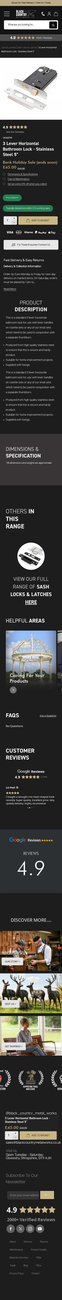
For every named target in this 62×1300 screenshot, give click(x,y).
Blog (25, 1265)
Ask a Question (48, 716)
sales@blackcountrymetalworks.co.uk (33, 1142)
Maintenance (16, 1250)
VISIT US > (10, 1003)
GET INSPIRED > (13, 1046)
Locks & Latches (8, 47)
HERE (31, 602)
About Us (15, 3)
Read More (10, 289)
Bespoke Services (19, 1258)
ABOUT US (11, 953)
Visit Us (39, 3)
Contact (35, 1273)
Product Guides (39, 1250)
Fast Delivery (28, 3)
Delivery (28, 1242)
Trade (48, 3)
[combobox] (31, 24)
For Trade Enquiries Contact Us (33, 245)
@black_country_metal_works (31, 1113)
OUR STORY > (12, 961)
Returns (44, 1242)
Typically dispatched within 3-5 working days (28, 208)
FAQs (38, 1258)
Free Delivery (12, 198)
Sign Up (47, 1195)
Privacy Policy (17, 1273)
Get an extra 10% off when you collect (27, 184)
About (13, 1242)
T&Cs (38, 1265)
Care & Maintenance (18, 179)
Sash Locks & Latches (27, 47)
